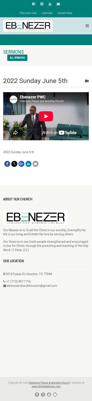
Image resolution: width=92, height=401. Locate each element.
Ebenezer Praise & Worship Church (49, 382)
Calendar (47, 13)
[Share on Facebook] (7, 164)
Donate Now (65, 13)
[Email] (36, 164)
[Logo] (27, 26)
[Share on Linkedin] (28, 164)
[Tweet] (14, 164)
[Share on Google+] (21, 164)
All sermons (17, 57)
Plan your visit (28, 13)
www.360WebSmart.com (46, 386)
